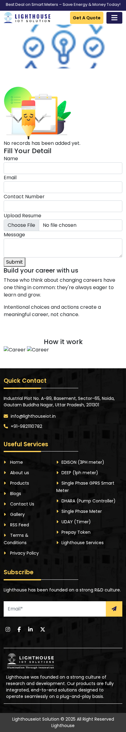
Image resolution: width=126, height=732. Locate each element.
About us (19, 473)
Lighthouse (63, 725)
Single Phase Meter (81, 511)
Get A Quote (87, 18)
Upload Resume (22, 215)
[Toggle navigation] (114, 18)
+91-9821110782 (25, 426)
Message (14, 234)
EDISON (82, 462)
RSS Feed (19, 525)
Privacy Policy (24, 553)
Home (24, 82)
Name (11, 158)
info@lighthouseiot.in (32, 416)
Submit (14, 261)
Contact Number (24, 196)
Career (48, 82)
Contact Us (21, 504)
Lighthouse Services (82, 543)
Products (19, 483)
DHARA (88, 501)
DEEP (79, 473)
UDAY (76, 522)
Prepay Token (76, 532)
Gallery (17, 514)
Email (10, 177)
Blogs (15, 493)
